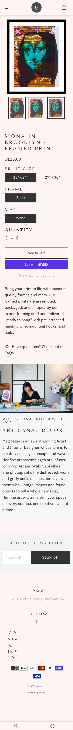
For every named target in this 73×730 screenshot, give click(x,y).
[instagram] (36, 622)
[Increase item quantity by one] (17, 238)
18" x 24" (20, 177)
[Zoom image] (36, 57)
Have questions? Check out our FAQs (35, 349)
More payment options (36, 275)
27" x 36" (52, 177)
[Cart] (64, 7)
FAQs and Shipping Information (36, 599)
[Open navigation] (9, 7)
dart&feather (40, 686)
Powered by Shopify (36, 692)
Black (20, 197)
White (20, 218)
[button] (13, 57)
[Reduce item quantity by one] (6, 238)
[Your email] (17, 557)
